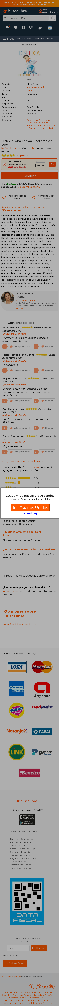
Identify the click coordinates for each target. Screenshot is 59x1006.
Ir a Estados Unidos (30, 507)
